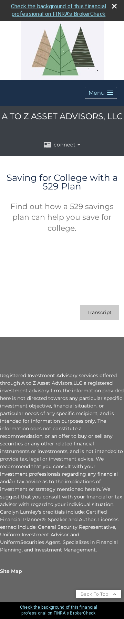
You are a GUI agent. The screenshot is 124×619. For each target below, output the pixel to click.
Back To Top (95, 594)
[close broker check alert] (114, 6)
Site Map (11, 571)
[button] (101, 93)
